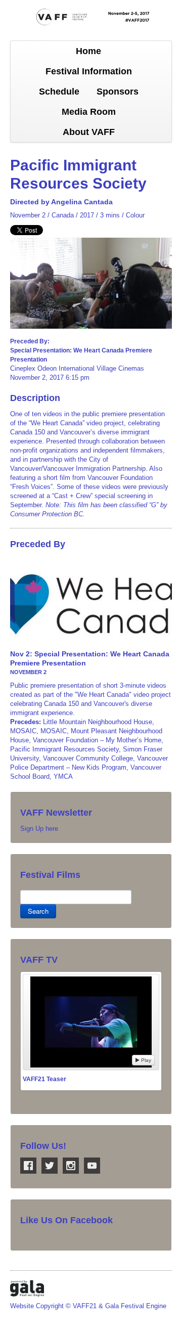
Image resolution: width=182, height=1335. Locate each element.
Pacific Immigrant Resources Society (64, 749)
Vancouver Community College (88, 758)
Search (38, 911)
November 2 (28, 215)
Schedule (59, 91)
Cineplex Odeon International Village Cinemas (77, 368)
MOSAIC (23, 731)
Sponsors (118, 91)
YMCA (63, 776)
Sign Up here (39, 828)
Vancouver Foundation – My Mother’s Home (97, 740)
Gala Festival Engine (135, 1306)
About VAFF (89, 132)
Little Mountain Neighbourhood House (97, 722)
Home (88, 51)
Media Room (89, 112)
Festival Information (89, 71)
